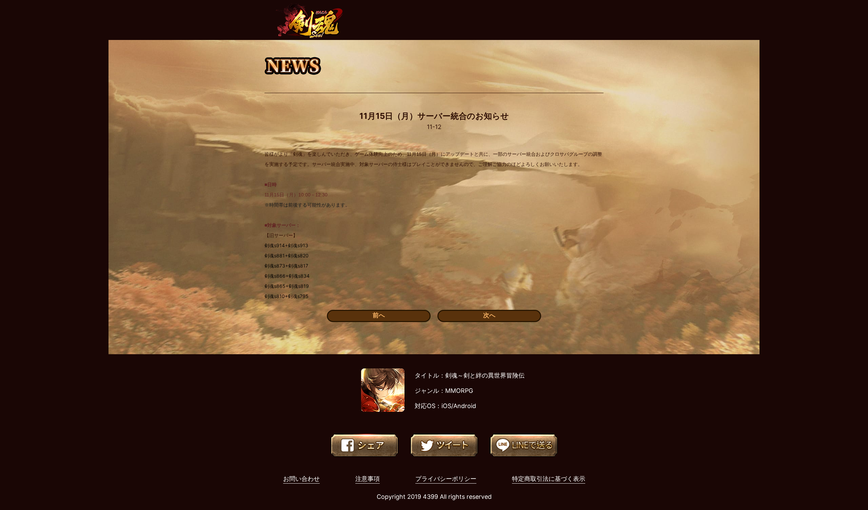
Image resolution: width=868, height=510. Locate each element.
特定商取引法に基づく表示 (548, 478)
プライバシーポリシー (445, 478)
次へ (489, 315)
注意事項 (367, 478)
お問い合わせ (301, 478)
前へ (379, 315)
